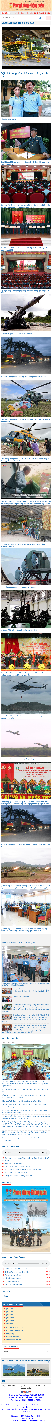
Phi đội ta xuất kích (12, 1281)
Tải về (48, 1268)
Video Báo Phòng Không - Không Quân (18, 943)
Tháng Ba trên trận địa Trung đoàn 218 (18, 1176)
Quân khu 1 (10, 1309)
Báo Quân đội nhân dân (14, 1331)
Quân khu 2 (10, 1312)
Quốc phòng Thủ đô (13, 1339)
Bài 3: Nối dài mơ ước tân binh (16, 1172)
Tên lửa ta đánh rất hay (13, 1275)
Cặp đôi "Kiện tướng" (9, 119)
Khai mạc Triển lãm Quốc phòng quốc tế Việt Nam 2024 (21, 1101)
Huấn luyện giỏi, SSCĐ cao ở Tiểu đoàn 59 (17, 334)
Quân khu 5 (10, 1321)
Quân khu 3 (10, 1315)
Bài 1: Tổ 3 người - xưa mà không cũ (18, 1166)
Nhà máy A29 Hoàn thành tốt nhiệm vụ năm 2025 (19, 630)
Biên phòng (10, 1334)
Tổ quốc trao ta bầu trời (13, 1278)
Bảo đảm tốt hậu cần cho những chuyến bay (17, 759)
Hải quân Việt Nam (12, 1336)
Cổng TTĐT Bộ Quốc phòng (16, 1328)
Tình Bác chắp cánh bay (13, 1284)
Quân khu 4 (10, 1318)
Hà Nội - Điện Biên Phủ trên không (17, 1269)
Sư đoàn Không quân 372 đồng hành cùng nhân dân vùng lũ (23, 377)
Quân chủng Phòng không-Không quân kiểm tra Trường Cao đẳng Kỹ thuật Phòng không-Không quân (25, 984)
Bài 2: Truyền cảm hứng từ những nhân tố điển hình (23, 1169)
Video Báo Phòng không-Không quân (18, 23)
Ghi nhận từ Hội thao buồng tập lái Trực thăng (18, 587)
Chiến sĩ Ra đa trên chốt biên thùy (17, 1272)
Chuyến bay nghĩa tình (21, 997)
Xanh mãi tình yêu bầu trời (14, 1163)
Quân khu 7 (10, 1323)
